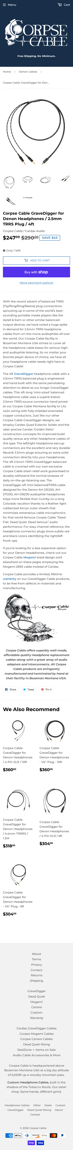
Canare (36, 1007)
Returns (36, 975)
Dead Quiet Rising (36, 1044)
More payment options (36, 283)
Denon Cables (28, 71)
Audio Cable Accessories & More (36, 1055)
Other (37, 1105)
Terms (36, 959)
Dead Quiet (36, 996)
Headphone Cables (17, 1105)
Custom (36, 1012)
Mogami (36, 1002)
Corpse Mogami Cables (36, 1034)
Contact (36, 970)
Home (7, 71)
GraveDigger (23, 374)
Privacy (36, 964)
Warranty (36, 1018)
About (36, 954)
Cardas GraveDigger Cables (37, 1028)
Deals (48, 1105)
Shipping (36, 980)
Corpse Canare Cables (36, 1039)
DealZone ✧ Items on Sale (36, 1050)
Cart (66, 5)
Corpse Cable (38, 1128)
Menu (12, 5)
